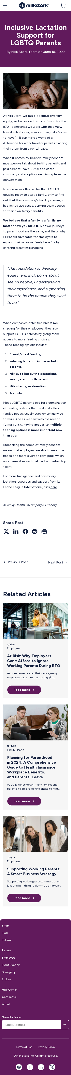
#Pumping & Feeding (41, 505)
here (53, 487)
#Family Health (14, 505)
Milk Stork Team (24, 52)
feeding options (24, 345)
